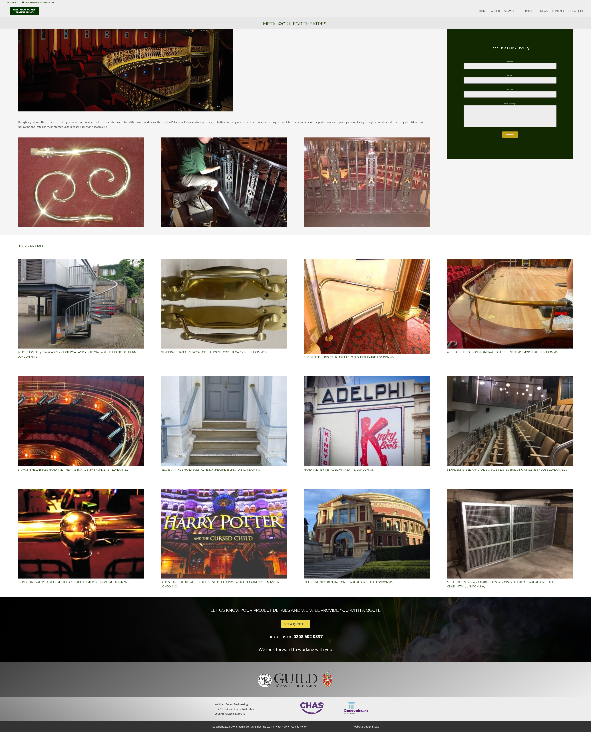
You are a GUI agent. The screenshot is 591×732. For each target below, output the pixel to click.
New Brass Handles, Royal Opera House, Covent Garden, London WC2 (214, 352)
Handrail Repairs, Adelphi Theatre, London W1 (339, 469)
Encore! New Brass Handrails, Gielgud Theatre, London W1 (349, 357)
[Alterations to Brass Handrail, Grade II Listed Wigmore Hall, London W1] (510, 304)
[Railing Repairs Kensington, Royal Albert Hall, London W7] (367, 534)
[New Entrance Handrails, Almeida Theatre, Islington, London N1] (224, 421)
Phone (510, 89)
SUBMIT (510, 134)
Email (510, 75)
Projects (529, 11)
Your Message (510, 103)
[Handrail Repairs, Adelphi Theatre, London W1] (367, 421)
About (495, 11)
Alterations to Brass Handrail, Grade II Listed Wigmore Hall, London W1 (502, 352)
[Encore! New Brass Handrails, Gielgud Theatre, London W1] (367, 306)
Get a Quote (577, 11)
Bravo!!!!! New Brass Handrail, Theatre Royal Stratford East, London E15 (73, 469)
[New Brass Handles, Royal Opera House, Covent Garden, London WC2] (224, 304)
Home (483, 11)
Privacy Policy (281, 726)
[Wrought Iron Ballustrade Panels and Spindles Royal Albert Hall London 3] (367, 226)
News (544, 11)
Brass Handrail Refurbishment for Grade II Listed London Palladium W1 (73, 582)
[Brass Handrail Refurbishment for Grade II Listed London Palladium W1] (81, 534)
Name (510, 61)
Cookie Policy (299, 726)
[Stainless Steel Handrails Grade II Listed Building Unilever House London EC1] (510, 421)
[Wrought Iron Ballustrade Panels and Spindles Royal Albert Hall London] (224, 226)
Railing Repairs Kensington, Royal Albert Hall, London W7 (348, 582)
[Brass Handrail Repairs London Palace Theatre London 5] (81, 226)
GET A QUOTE (293, 624)
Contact (558, 11)
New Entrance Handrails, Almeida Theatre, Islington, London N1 (210, 469)
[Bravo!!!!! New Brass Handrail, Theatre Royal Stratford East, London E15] (81, 421)
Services (510, 11)
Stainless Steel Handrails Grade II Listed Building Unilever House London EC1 (507, 469)
